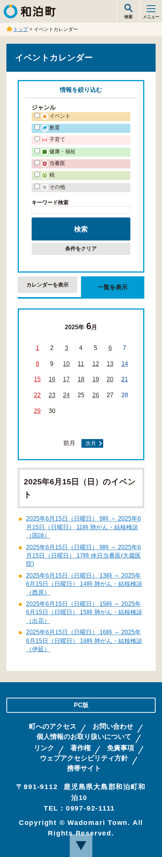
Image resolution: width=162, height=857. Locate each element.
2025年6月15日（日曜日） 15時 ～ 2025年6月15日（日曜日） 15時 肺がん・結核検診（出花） (84, 612)
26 (95, 395)
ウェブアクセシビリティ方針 (84, 758)
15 (37, 379)
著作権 (80, 748)
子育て (57, 139)
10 (66, 364)
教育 (54, 128)
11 (81, 364)
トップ (20, 29)
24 (66, 395)
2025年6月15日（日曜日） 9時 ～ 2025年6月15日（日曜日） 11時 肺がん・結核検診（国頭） (83, 527)
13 (110, 364)
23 (52, 395)
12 (95, 364)
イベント (59, 116)
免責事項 (120, 748)
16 (52, 379)
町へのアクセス (52, 726)
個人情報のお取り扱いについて (84, 736)
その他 (57, 187)
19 (95, 379)
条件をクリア (81, 248)
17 (66, 379)
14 (124, 364)
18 (81, 379)
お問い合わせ (113, 726)
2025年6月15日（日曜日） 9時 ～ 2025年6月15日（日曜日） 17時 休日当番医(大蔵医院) (83, 555)
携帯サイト (84, 768)
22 (37, 395)
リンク (44, 748)
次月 (91, 443)
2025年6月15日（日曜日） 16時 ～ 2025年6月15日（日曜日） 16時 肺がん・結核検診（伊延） (84, 640)
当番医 (57, 163)
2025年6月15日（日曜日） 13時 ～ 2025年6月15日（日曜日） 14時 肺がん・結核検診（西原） (84, 584)
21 (124, 379)
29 (37, 411)
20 (110, 379)
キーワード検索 (50, 202)
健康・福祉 (62, 151)
